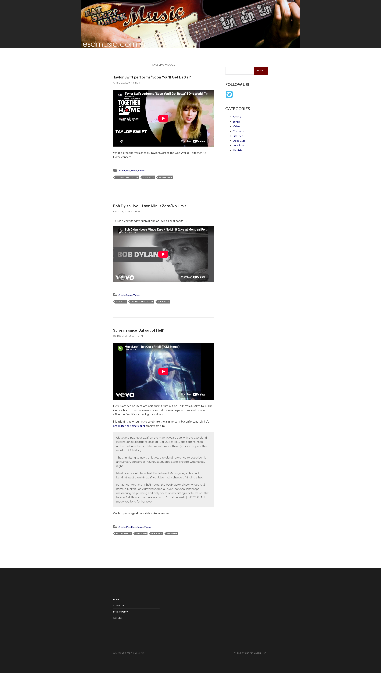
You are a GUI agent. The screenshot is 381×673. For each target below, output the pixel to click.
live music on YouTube (127, 177)
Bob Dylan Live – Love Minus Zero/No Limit (149, 205)
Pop (128, 170)
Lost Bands (239, 145)
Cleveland (141, 533)
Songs (134, 170)
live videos (148, 177)
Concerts (238, 131)
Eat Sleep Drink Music (132, 653)
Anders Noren (253, 653)
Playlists (237, 150)
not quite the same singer (129, 425)
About (116, 599)
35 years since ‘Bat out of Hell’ (138, 330)
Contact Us (119, 605)
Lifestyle (238, 135)
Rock (133, 527)
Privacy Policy (120, 611)
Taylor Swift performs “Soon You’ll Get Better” (152, 77)
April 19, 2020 (121, 82)
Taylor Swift (165, 177)
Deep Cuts (239, 140)
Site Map (117, 617)
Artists (121, 170)
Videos (141, 170)
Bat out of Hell (123, 533)
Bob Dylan (121, 302)
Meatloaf (172, 533)
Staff (136, 82)
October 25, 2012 (123, 336)
